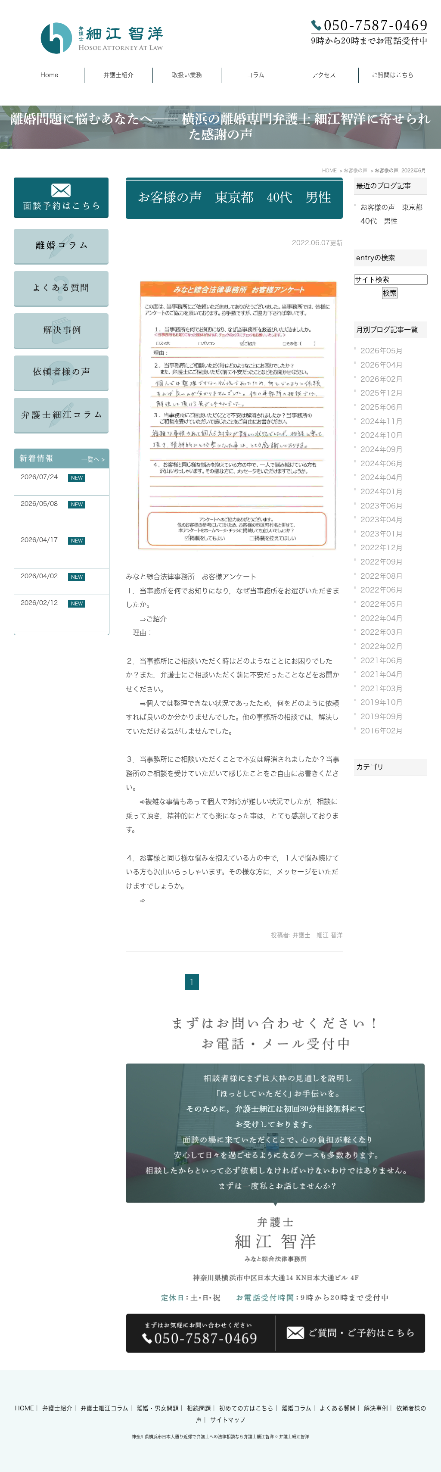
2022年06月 (381, 589)
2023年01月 (381, 533)
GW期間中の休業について (56, 586)
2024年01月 (381, 491)
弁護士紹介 (118, 75)
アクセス (324, 75)
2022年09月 (381, 561)
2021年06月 (381, 660)
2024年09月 (381, 449)
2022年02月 (381, 646)
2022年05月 (381, 604)
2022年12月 (381, 547)
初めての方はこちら (246, 1408)
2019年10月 (381, 702)
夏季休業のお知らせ (48, 487)
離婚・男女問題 (158, 1408)
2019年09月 (381, 716)
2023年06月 (381, 505)
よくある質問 (338, 1408)
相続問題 (199, 1408)
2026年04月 (381, 365)
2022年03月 (381, 632)
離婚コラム (296, 1408)
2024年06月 (381, 463)
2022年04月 (381, 618)
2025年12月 (381, 393)
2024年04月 (381, 477)
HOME (24, 1408)
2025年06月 (381, 407)
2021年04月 (381, 674)
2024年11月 (381, 421)
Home (49, 75)
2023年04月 (381, 519)
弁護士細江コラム (104, 1408)
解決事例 (376, 1408)
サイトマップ (227, 1420)
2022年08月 (381, 576)
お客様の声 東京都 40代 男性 (234, 197)
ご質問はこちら (393, 75)
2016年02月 (381, 730)
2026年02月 (381, 379)
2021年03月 (381, 688)
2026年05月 (381, 350)
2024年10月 (381, 435)
